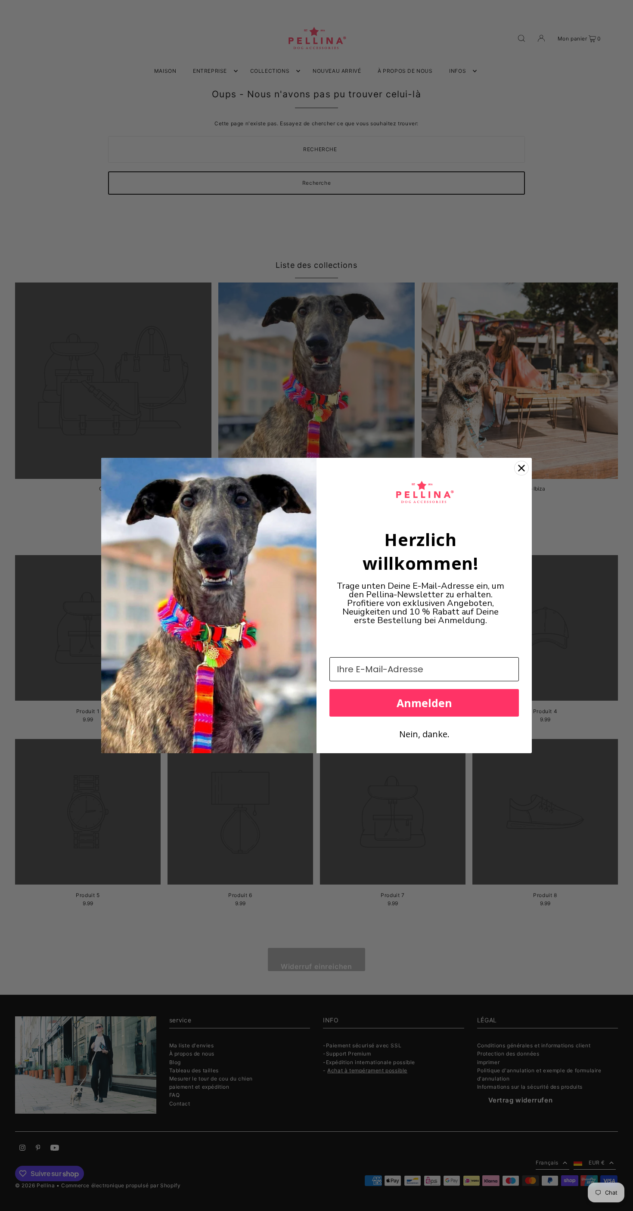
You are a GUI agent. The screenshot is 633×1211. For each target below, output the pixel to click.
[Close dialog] (521, 468)
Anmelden (424, 703)
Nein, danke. (424, 734)
